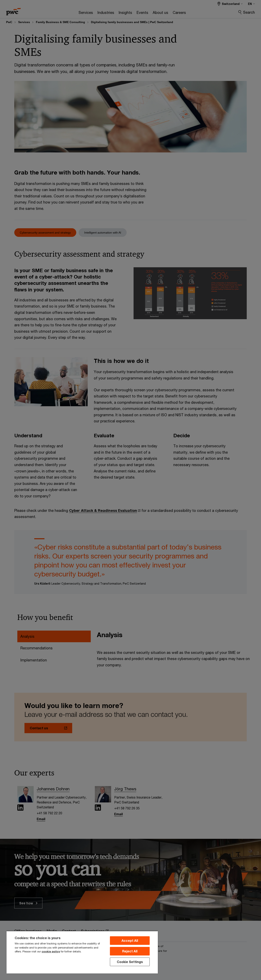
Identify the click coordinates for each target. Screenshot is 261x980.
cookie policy (51, 951)
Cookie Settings (130, 962)
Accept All (130, 940)
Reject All (129, 951)
